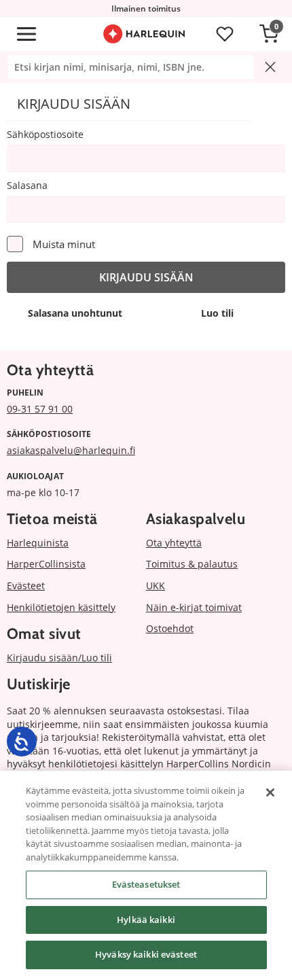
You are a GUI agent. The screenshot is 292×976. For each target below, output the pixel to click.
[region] (146, 873)
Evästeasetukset (146, 884)
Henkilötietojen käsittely (61, 607)
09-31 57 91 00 (40, 408)
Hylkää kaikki (146, 919)
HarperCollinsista (46, 563)
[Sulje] (270, 792)
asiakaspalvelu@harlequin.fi (71, 450)
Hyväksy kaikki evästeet (146, 954)
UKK (155, 585)
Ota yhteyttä (174, 542)
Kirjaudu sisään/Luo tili (59, 657)
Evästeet (26, 585)
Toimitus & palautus (192, 563)
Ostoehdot (170, 628)
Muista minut (64, 244)
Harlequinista (38, 542)
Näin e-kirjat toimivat (194, 607)
